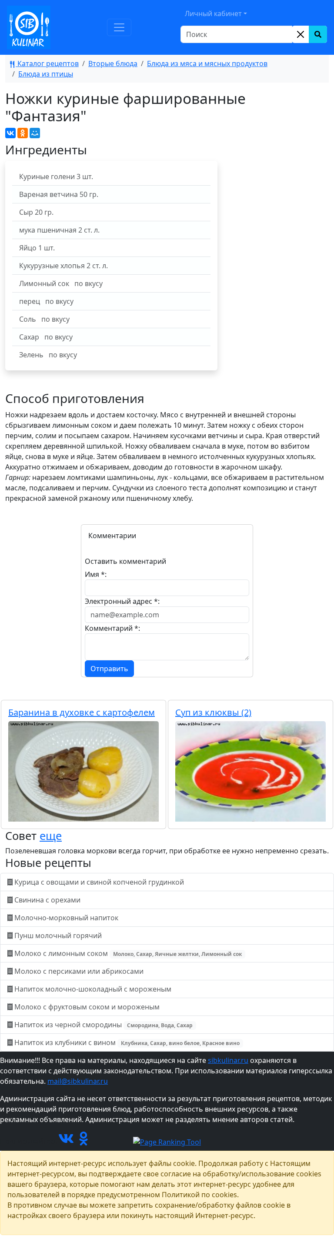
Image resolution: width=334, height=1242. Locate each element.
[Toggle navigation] (119, 27)
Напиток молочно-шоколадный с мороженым (93, 989)
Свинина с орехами (47, 900)
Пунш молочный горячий (58, 935)
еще (51, 835)
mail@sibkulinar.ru (77, 1081)
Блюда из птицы (45, 74)
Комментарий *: (112, 628)
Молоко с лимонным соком (127, 953)
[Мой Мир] (35, 133)
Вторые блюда (112, 63)
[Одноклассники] (22, 133)
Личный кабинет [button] (213, 13)
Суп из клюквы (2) (213, 712)
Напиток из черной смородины (103, 1024)
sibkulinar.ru (228, 1060)
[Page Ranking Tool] (167, 1141)
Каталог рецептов (47, 63)
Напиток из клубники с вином (126, 1042)
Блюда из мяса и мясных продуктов (207, 63)
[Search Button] (318, 34)
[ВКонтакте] (10, 133)
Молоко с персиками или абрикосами (79, 971)
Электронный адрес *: (122, 601)
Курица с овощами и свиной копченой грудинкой (99, 882)
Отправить (109, 668)
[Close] (300, 34)
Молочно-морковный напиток (66, 917)
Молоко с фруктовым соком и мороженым (87, 1007)
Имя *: (96, 574)
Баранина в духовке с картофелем (81, 712)
